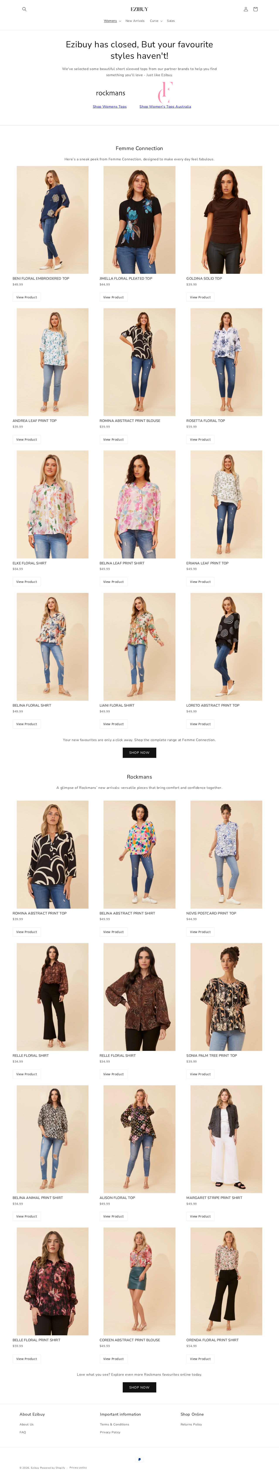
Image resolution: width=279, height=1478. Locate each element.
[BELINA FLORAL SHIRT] (52, 647)
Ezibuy (35, 1467)
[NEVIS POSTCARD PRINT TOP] (226, 854)
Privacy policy (78, 1467)
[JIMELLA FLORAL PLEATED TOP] (139, 220)
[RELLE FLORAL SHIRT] (52, 997)
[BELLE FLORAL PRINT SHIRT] (52, 1281)
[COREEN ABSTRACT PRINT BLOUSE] (139, 1281)
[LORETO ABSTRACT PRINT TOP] (226, 647)
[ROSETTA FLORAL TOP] (226, 362)
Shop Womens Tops (110, 106)
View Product (26, 297)
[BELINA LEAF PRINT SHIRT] (139, 504)
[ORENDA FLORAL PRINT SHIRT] (226, 1281)
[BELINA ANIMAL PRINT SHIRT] (52, 1139)
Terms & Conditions (114, 1424)
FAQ (23, 1432)
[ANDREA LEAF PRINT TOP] (52, 362)
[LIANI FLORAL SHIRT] (139, 647)
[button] (24, 9)
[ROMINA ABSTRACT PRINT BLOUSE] (139, 362)
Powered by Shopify (52, 1467)
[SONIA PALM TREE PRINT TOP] (226, 997)
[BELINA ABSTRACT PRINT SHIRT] (139, 854)
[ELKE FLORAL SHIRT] (52, 504)
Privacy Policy (110, 1432)
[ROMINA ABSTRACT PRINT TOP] (52, 854)
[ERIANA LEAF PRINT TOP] (226, 504)
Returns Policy (191, 1424)
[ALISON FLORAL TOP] (139, 1139)
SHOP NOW (139, 752)
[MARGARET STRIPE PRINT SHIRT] (226, 1139)
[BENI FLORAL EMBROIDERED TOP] (52, 220)
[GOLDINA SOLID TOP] (226, 220)
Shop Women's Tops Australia (165, 106)
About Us (27, 1424)
